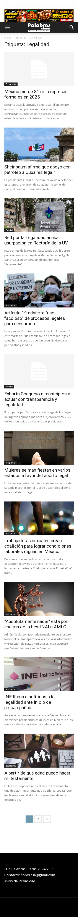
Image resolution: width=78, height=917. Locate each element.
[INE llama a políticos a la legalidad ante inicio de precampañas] (39, 674)
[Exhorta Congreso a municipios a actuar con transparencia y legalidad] (39, 371)
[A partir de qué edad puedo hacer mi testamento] (39, 751)
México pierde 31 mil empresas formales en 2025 (36, 94)
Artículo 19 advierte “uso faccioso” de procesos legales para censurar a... (34, 318)
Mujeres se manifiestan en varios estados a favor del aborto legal (37, 472)
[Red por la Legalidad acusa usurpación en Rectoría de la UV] (39, 215)
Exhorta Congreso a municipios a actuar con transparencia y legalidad (37, 399)
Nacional (10, 159)
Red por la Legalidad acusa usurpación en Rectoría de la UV (36, 240)
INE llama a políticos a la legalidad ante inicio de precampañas (29, 702)
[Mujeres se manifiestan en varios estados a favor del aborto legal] (39, 448)
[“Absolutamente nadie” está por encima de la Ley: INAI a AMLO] (39, 599)
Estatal (9, 230)
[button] (7, 27)
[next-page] (47, 819)
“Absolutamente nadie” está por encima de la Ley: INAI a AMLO (35, 624)
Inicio (7, 38)
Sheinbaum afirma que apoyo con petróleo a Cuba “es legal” (37, 169)
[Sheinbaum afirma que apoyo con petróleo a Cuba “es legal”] (39, 145)
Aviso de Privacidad (19, 881)
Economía (11, 84)
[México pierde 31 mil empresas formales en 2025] (39, 69)
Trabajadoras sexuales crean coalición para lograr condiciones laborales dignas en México (37, 546)
